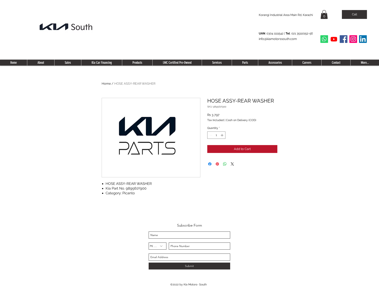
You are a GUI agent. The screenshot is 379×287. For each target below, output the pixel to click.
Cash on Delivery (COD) (241, 120)
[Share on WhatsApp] (224, 164)
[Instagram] (353, 39)
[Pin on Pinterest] (217, 164)
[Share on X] (232, 164)
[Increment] (222, 135)
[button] (324, 14)
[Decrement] (210, 135)
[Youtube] (334, 39)
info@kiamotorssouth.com (278, 39)
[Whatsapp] (324, 39)
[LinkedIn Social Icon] (363, 39)
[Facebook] (343, 39)
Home (106, 83)
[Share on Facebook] (209, 164)
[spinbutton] (216, 135)
